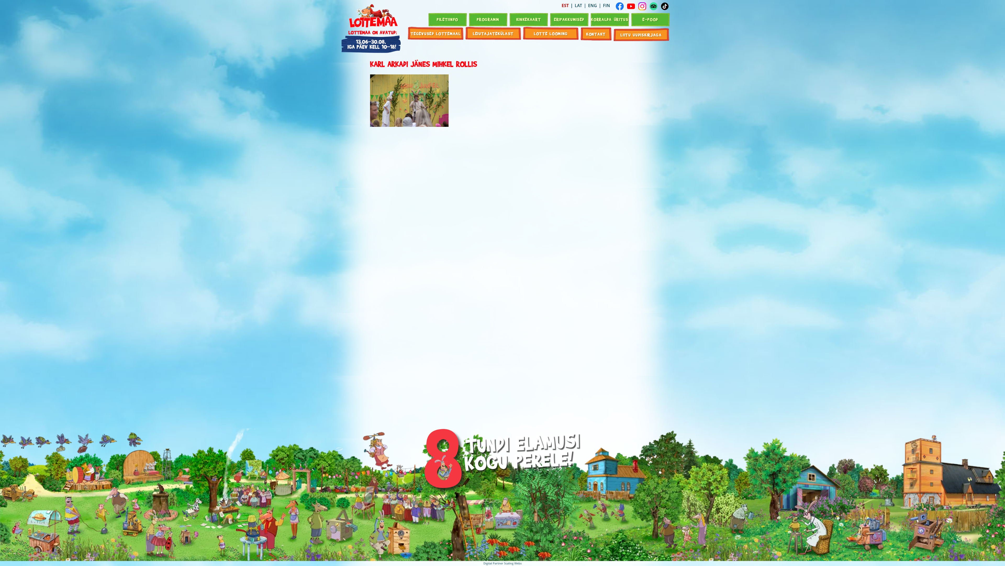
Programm (488, 19)
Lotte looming (551, 33)
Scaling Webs (513, 563)
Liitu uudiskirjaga (641, 35)
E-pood (650, 19)
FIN (606, 5)
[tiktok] (665, 6)
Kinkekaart (528, 19)
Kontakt (596, 34)
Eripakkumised (569, 19)
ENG (592, 5)
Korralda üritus (610, 19)
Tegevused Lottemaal (436, 33)
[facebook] (620, 6)
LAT (578, 5)
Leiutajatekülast (493, 33)
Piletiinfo (447, 19)
